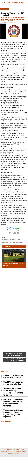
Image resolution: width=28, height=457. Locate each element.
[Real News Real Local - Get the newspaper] (15, 360)
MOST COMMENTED (5, 421)
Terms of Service (15, 451)
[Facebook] (9, 228)
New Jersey (3, 22)
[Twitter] (14, 228)
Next (26, 31)
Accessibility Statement (14, 453)
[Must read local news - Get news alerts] (15, 355)
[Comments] (18, 228)
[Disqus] (14, 289)
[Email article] (14, 234)
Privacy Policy (23, 451)
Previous (1, 31)
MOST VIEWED (4, 371)
